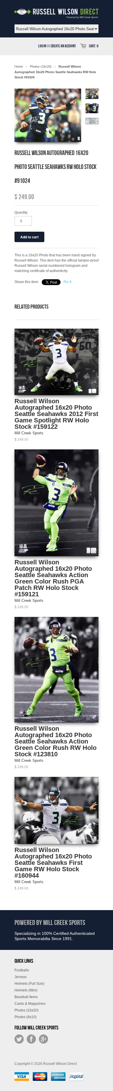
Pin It (67, 282)
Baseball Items (26, 997)
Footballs (21, 970)
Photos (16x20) (26, 1010)
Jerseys (20, 977)
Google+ (43, 1039)
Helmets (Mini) (25, 990)
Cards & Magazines (29, 1004)
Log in (42, 46)
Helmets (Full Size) (29, 984)
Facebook (31, 1039)
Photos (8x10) (25, 1017)
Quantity (21, 212)
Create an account (63, 46)
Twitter (19, 1039)
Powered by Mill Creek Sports (49, 923)
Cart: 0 (94, 46)
